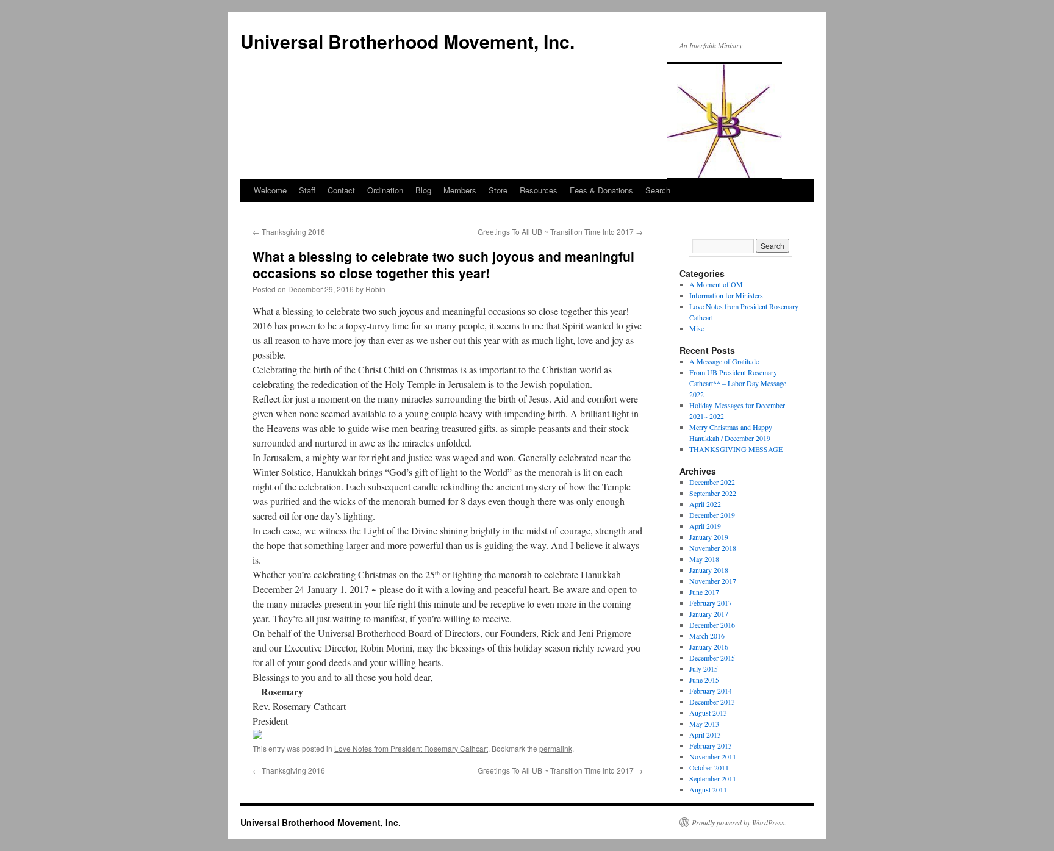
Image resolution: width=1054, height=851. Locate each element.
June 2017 (704, 592)
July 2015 (703, 668)
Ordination (385, 190)
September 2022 (712, 493)
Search (657, 190)
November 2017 (712, 581)
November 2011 (712, 756)
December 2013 (712, 701)
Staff (307, 190)
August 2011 (708, 789)
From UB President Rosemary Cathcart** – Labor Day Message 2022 (737, 383)
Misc (696, 328)
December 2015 (712, 657)
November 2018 (712, 548)
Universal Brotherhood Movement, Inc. (407, 41)
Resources (538, 190)
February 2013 (710, 745)
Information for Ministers (726, 295)
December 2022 (712, 482)
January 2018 (708, 570)
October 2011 (709, 767)
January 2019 (708, 537)
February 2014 (710, 690)
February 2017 (710, 603)
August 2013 (708, 712)
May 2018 (704, 559)
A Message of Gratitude (724, 361)
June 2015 (704, 679)
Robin (375, 289)
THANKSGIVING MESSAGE (736, 449)
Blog (423, 190)
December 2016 (712, 625)
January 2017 (708, 614)
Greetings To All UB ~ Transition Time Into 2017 (560, 231)
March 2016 (707, 636)
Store (498, 190)
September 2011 (712, 778)
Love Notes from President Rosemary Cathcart (411, 748)
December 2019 (712, 515)
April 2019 (705, 526)
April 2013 (705, 734)
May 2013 (704, 723)
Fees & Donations (601, 190)
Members (459, 190)
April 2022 (705, 504)
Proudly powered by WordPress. (739, 822)
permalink (555, 748)
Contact (341, 190)
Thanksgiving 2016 (289, 231)
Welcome (270, 190)
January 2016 (708, 647)
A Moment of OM (716, 284)
